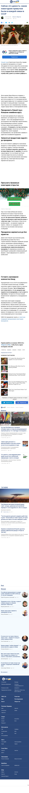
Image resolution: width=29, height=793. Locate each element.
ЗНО (2, 733)
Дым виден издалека (6, 510)
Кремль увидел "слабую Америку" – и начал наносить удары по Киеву (11, 646)
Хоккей (2, 720)
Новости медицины (5, 765)
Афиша (2, 772)
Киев (2, 708)
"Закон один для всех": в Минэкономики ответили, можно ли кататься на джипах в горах (11, 443)
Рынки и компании (5, 758)
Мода (16, 774)
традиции (9, 349)
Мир (2, 699)
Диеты (2, 752)
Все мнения (4, 672)
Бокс (16, 720)
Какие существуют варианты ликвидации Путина (9, 611)
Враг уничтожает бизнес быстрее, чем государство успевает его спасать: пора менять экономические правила (11, 655)
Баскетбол (17, 718)
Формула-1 (3, 723)
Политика (17, 696)
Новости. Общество (16, 16)
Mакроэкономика (18, 758)
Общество (17, 701)
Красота (3, 774)
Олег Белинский (4, 641)
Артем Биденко (4, 658)
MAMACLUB (17, 765)
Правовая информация (6, 684)
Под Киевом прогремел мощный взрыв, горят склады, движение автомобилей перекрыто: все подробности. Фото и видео (14, 506)
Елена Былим (8, 16)
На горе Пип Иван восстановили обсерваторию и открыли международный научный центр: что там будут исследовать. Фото (14, 429)
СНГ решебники (4, 735)
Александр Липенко (5, 668)
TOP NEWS (4, 487)
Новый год (4, 62)
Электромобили (18, 741)
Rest (2, 585)
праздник (14, 349)
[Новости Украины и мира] (3, 407)
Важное (3, 410)
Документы (17, 687)
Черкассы (3, 712)
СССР (24, 349)
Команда (16, 682)
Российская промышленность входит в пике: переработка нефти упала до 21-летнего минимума (11, 594)
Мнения (3, 589)
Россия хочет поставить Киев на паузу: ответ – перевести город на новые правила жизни (10, 638)
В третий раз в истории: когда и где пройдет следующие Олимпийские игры (10, 664)
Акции (2, 743)
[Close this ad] (28, 785)
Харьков (16, 708)
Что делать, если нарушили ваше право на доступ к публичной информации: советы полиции (11, 456)
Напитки (16, 750)
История (19, 349)
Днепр (16, 710)
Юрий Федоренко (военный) (7, 597)
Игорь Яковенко (5, 614)
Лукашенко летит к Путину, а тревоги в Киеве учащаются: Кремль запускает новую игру (11, 603)
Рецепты (3, 750)
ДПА (15, 731)
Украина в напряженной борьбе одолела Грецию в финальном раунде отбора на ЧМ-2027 (13, 530)
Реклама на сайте (4, 687)
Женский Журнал (4, 776)
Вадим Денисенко (5, 606)
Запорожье (3, 710)
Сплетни (16, 772)
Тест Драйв (3, 741)
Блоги (2, 701)
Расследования (19, 699)
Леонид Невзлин (5, 649)
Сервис (16, 743)
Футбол (2, 718)
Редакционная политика (6, 352)
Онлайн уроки (4, 731)
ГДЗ (2, 729)
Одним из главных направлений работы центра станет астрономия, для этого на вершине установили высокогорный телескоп (13, 434)
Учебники (16, 729)
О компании (3, 682)
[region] (14, 84)
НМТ (15, 733)
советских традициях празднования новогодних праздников (13, 319)
